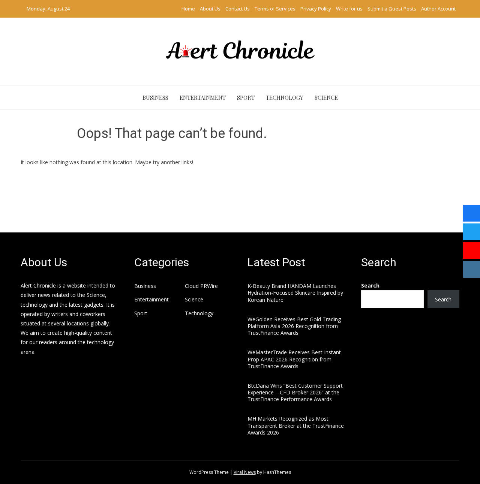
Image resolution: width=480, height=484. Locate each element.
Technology (284, 97)
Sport (246, 97)
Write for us (349, 8)
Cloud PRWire (201, 286)
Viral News (245, 472)
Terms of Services (275, 8)
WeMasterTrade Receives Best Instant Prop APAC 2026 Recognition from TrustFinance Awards (294, 359)
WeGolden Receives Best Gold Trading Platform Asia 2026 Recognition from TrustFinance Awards (294, 326)
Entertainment (203, 97)
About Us (210, 8)
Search (370, 285)
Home (188, 8)
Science (326, 97)
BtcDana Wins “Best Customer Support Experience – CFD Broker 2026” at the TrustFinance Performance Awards (295, 392)
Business (155, 97)
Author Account (438, 8)
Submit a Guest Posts (392, 8)
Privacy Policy (315, 8)
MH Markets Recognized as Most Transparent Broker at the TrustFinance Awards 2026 (296, 425)
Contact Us (237, 8)
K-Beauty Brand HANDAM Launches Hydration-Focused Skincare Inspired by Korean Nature (295, 292)
